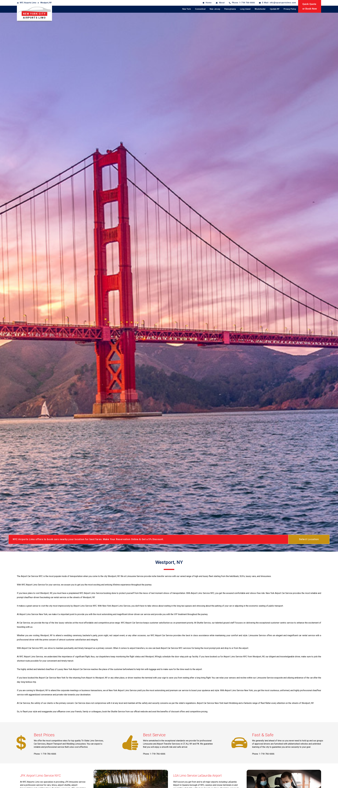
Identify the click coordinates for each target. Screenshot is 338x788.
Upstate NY (274, 9)
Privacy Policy (290, 9)
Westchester (260, 9)
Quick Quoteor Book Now (309, 6)
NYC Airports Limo (28, 3)
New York (186, 9)
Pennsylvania (230, 9)
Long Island (245, 9)
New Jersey (215, 9)
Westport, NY (46, 3)
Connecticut (200, 9)
